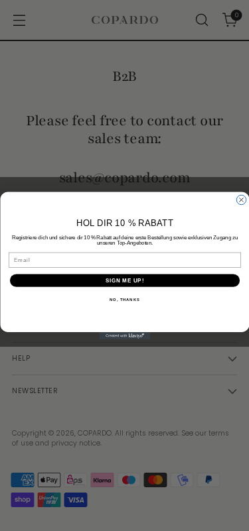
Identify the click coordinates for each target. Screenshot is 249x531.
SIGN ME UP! (124, 279)
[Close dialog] (241, 199)
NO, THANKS (125, 299)
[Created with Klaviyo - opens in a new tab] (124, 336)
